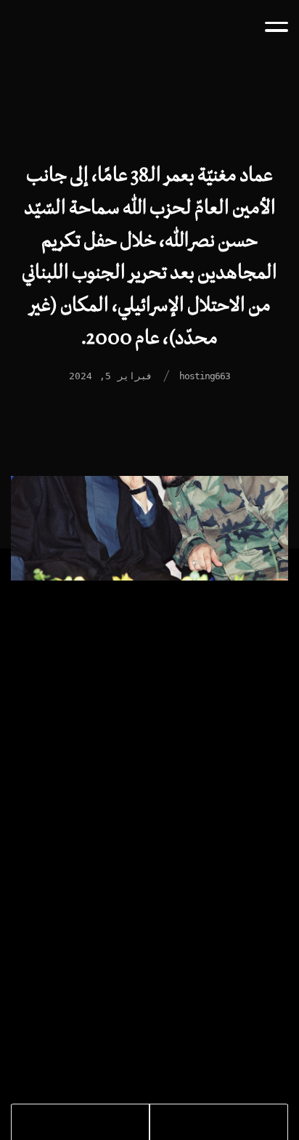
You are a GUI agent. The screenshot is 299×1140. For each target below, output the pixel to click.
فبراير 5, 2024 (110, 376)
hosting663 (204, 376)
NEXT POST (55, 1124)
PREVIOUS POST (231, 1124)
